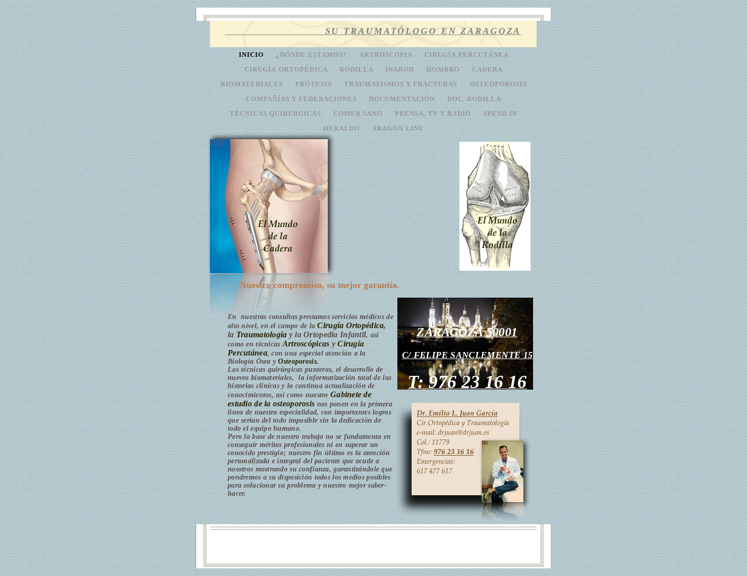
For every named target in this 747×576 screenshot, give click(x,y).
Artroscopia (386, 54)
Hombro (444, 69)
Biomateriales (253, 84)
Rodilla (357, 69)
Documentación (403, 99)
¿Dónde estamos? (312, 54)
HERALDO (342, 128)
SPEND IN (500, 113)
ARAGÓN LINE (398, 128)
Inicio (252, 54)
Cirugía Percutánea (466, 54)
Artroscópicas (306, 343)
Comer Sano (359, 113)
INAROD (400, 69)
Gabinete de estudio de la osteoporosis (299, 399)
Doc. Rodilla (474, 99)
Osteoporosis (498, 84)
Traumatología (261, 334)
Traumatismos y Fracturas (401, 84)
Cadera (487, 69)
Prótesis (314, 84)
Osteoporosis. (298, 361)
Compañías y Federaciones (302, 99)
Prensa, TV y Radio (434, 113)
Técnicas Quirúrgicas (276, 113)
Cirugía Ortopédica (286, 69)
